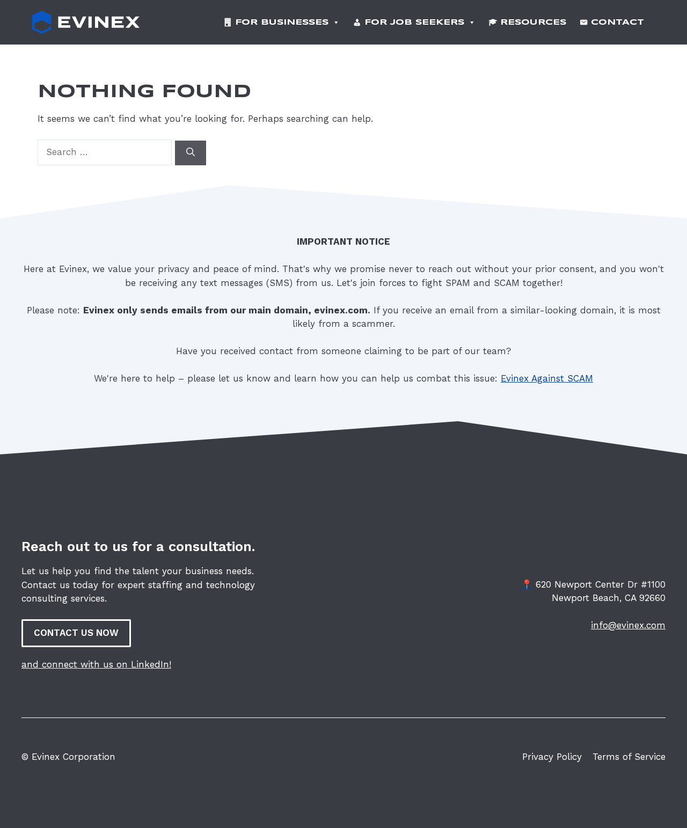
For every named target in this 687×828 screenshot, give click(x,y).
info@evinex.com (628, 625)
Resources (533, 22)
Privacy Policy (552, 756)
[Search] (190, 153)
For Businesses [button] (281, 22)
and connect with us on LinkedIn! (96, 664)
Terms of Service (629, 756)
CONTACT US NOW (76, 632)
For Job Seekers (414, 22)
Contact (617, 22)
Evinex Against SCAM (547, 378)
